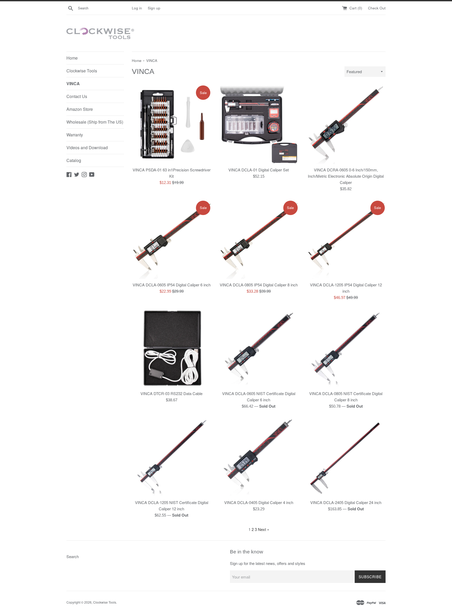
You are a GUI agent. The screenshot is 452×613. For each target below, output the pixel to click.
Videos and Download (87, 147)
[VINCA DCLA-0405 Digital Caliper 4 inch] (258, 456)
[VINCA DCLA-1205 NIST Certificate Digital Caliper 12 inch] (171, 456)
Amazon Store (79, 109)
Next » (263, 529)
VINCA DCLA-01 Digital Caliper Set (258, 169)
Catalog (73, 160)
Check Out (377, 7)
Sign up (154, 7)
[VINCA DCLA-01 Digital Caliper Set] (258, 124)
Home (72, 58)
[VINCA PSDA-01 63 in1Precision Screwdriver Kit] (171, 124)
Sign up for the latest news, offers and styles (267, 563)
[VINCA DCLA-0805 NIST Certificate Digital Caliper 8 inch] (346, 348)
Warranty (74, 135)
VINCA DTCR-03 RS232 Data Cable (171, 393)
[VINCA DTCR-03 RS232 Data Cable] (171, 348)
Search (72, 556)
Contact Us (76, 96)
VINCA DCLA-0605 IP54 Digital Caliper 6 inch (172, 284)
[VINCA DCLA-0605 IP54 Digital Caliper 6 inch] (171, 239)
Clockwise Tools (81, 71)
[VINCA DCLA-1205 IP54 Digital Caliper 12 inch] (346, 239)
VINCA (73, 83)
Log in (137, 7)
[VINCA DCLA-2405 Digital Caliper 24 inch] (346, 456)
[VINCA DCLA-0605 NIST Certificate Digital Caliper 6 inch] (258, 348)
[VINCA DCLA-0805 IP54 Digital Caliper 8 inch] (258, 239)
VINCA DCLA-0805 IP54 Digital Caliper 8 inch (259, 284)
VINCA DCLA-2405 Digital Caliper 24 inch (345, 502)
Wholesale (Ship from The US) (94, 122)
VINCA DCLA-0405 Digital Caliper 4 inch (258, 502)
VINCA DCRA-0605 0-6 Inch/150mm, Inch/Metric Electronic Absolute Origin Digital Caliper (346, 176)
